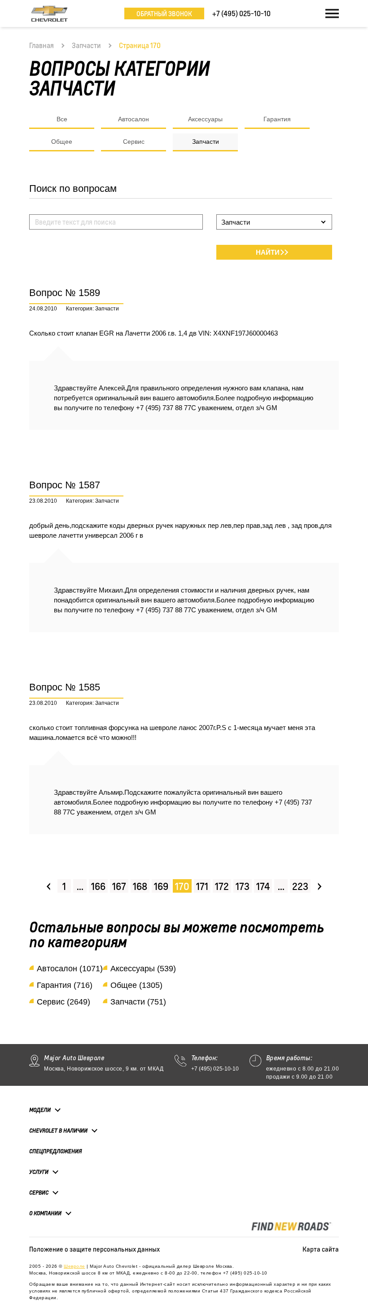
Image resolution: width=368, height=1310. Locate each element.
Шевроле (74, 1266)
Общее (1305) (136, 985)
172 (222, 886)
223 (300, 886)
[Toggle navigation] (332, 13)
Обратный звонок (164, 13)
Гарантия (277, 119)
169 (161, 886)
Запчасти (86, 45)
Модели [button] (40, 1109)
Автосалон (133, 119)
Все (62, 119)
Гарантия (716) (64, 985)
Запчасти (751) (138, 1001)
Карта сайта (320, 1249)
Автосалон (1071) (70, 968)
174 (263, 886)
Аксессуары (205, 119)
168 (140, 886)
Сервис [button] (38, 1192)
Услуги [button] (38, 1171)
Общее (61, 141)
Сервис (134, 141)
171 (202, 886)
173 (243, 886)
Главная (41, 45)
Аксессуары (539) (143, 968)
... (80, 886)
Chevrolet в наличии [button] (58, 1130)
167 (119, 886)
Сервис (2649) (63, 1001)
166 (98, 886)
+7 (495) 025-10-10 (215, 1069)
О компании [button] (45, 1213)
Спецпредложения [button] (55, 1151)
